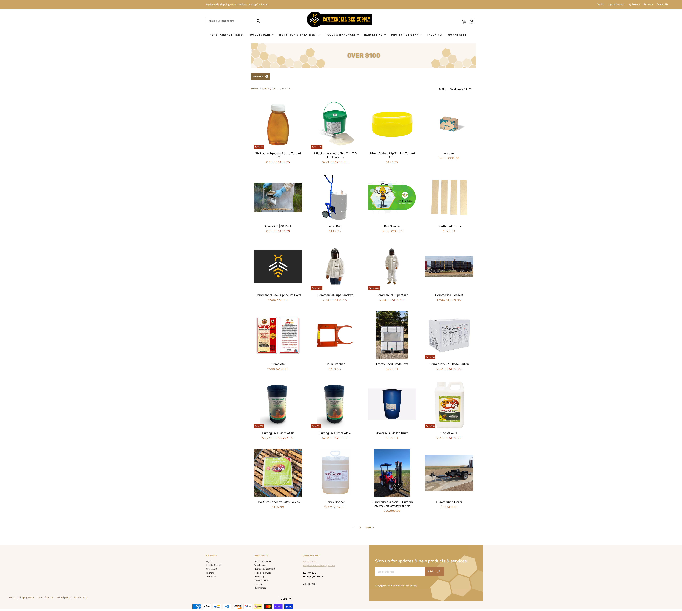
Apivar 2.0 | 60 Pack (278, 226)
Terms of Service (45, 597)
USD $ (284, 598)
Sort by (442, 89)
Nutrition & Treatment (298, 34)
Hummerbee (457, 34)
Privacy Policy (80, 597)
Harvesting (374, 34)
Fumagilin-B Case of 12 (278, 433)
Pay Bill (600, 4)
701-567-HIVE (309, 561)
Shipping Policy (26, 597)
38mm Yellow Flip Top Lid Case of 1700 (392, 155)
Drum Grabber (335, 364)
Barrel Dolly (335, 226)
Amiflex (449, 153)
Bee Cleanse (392, 226)
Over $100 (269, 88)
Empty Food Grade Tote (392, 364)
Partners (648, 4)
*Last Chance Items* (227, 34)
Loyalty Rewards (616, 4)
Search (12, 597)
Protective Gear (405, 34)
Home (255, 88)
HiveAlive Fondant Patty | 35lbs (278, 502)
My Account (634, 4)
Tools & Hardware (341, 34)
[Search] (258, 21)
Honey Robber (335, 502)
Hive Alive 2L (449, 433)
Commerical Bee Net (449, 295)
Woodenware (261, 34)
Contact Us (662, 4)
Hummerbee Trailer (449, 502)
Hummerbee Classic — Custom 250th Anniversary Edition (392, 504)
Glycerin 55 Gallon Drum (392, 433)
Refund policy (63, 597)
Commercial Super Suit (392, 295)
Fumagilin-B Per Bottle (335, 433)
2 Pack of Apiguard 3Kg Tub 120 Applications (335, 155)
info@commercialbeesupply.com (319, 565)
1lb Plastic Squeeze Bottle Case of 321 (278, 155)
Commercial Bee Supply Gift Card (278, 295)
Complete (278, 364)
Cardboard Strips (449, 226)
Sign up (434, 571)
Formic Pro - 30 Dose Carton (449, 364)
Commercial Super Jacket (335, 295)
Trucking (434, 34)
